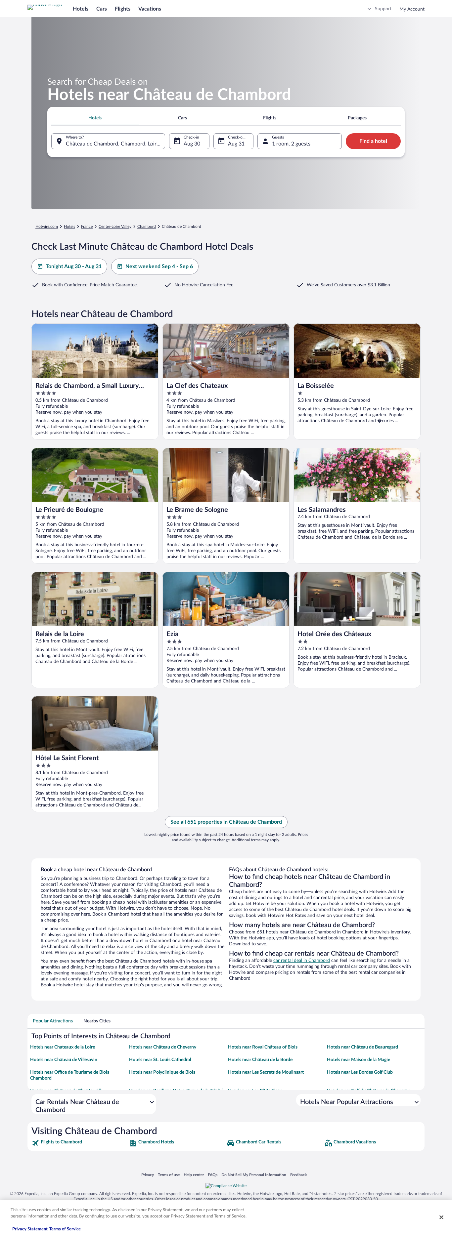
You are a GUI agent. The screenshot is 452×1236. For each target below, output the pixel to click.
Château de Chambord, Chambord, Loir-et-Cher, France (115, 143)
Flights (122, 9)
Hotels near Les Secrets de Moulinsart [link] (266, 1072)
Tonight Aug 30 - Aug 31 (74, 266)
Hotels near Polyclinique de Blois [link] (162, 1072)
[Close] (441, 1217)
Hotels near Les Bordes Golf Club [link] (360, 1072)
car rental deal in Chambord (301, 960)
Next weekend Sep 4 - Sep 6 (159, 266)
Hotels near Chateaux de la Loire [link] (62, 1047)
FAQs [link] (212, 1175)
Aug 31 (236, 143)
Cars (101, 9)
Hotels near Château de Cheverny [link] (162, 1047)
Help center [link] (194, 1175)
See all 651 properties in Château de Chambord (226, 822)
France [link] (87, 226)
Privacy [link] (147, 1175)
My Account (412, 9)
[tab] (95, 118)
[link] (79, 1143)
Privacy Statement (30, 1229)
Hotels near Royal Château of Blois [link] (262, 1047)
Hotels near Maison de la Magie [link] (358, 1059)
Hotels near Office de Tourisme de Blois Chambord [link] (69, 1075)
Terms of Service (65, 1229)
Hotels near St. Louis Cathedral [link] (160, 1059)
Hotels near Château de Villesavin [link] (63, 1059)
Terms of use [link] (169, 1175)
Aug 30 (192, 143)
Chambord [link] (146, 226)
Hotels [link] (69, 226)
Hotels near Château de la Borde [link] (260, 1059)
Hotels (80, 9)
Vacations (149, 9)
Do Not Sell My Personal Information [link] (253, 1175)
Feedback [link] (298, 1175)
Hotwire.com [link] (46, 226)
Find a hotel (373, 141)
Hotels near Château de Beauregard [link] (362, 1047)
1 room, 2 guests (291, 143)
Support (383, 9)
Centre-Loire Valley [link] (115, 226)
